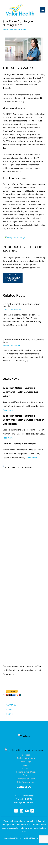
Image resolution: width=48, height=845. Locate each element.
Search (26, 775)
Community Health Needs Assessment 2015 (23, 340)
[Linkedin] (32, 811)
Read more (8, 410)
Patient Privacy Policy (26, 771)
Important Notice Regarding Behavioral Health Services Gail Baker (21, 391)
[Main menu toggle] (42, 10)
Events (9, 709)
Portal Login (25, 761)
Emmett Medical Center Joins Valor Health (21, 305)
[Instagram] (21, 811)
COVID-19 (11, 704)
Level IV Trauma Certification (19, 443)
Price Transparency (26, 782)
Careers (26, 768)
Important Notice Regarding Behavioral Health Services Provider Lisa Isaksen (23, 419)
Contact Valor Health (26, 778)
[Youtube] (27, 811)
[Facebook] (16, 811)
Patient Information (26, 758)
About (26, 765)
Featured (7, 29)
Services (26, 754)
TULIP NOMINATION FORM (12, 278)
